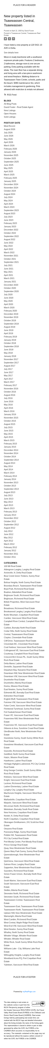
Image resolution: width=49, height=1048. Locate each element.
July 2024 (8, 197)
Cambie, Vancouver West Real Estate (20, 618)
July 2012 (8, 531)
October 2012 (10, 521)
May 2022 (8, 246)
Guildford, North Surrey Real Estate (19, 754)
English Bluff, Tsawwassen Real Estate (21, 699)
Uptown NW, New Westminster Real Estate (23, 913)
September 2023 (11, 210)
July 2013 (8, 495)
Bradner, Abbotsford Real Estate (18, 592)
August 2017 (9, 366)
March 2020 (9, 308)
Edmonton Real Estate (14, 696)
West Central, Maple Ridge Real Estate (21, 923)
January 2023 (10, 226)
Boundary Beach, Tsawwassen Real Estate (23, 586)
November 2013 (11, 482)
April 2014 (8, 469)
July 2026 (8, 133)
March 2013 (9, 508)
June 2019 (8, 330)
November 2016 (11, 389)
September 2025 (11, 162)
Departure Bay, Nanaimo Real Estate (20, 670)
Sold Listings (9, 117)
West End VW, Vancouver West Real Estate (23, 926)
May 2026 (8, 139)
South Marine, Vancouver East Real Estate (23, 880)
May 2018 (8, 353)
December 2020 (11, 285)
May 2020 (8, 301)
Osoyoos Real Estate (13, 829)
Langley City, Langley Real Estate (19, 790)
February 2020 (10, 311)
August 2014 (9, 463)
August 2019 (9, 327)
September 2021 (11, 262)
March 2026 (9, 145)
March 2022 (9, 252)
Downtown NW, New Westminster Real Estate (24, 673)
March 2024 (9, 207)
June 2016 (8, 401)
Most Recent (9, 126)
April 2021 (8, 275)
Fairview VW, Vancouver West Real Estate (23, 702)
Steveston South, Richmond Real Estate (22, 897)
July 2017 (8, 369)
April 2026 (8, 142)
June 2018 (8, 350)
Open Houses (10, 114)
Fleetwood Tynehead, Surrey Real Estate (22, 709)
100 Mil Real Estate (12, 566)
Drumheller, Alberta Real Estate (18, 683)
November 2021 (11, 256)
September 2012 (11, 524)
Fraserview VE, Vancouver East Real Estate (23, 725)
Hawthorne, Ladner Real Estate (18, 761)
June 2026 (8, 136)
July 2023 (8, 217)
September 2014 (11, 460)
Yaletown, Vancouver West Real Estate (21, 965)
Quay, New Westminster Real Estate (20, 848)
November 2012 (11, 518)
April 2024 (8, 204)
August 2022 (9, 239)
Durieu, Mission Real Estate (16, 686)
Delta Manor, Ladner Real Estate (18, 663)
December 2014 (11, 450)
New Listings (9, 110)
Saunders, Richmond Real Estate (19, 871)
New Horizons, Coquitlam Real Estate (21, 812)
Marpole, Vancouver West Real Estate (21, 803)
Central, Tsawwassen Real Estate (19, 634)
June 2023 (8, 220)
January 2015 (10, 447)
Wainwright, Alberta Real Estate (18, 916)
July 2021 (8, 265)
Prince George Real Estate (16, 845)
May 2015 (8, 434)
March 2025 (9, 175)
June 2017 (8, 372)
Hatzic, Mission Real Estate (16, 757)
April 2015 (8, 437)
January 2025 (10, 181)
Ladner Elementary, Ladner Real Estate (21, 786)
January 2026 (10, 152)
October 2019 (10, 320)
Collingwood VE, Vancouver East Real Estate (24, 650)
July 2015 (8, 427)
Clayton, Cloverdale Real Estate (18, 637)
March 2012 (9, 544)
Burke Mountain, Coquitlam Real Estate (21, 615)
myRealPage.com (29, 992)
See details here (11, 53)
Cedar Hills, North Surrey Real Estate (20, 631)
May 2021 (8, 272)
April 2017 (8, 379)
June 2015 (8, 431)
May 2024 (8, 201)
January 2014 (10, 479)
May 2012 (8, 538)
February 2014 (10, 476)
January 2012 (10, 550)
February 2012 (10, 547)
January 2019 (10, 340)
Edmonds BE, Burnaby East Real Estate (22, 692)
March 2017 (9, 382)
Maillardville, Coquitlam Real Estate (20, 799)
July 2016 (8, 398)
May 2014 (8, 466)
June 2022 (8, 243)
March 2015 (9, 440)
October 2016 (10, 392)
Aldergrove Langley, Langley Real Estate (22, 569)
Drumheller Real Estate (14, 680)
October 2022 (10, 233)
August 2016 (9, 395)
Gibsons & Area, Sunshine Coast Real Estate (24, 728)
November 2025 (11, 155)
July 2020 (8, 294)
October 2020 (10, 288)
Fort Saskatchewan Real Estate (18, 712)
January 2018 (10, 356)
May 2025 (8, 168)
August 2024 (9, 194)
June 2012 (8, 534)
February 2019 (10, 337)
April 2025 (8, 171)
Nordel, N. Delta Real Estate (16, 816)
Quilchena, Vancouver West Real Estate (22, 861)
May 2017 (8, 375)
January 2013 (10, 515)
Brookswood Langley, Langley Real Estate (23, 611)
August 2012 (9, 528)
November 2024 (11, 188)
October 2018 (10, 343)
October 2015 (10, 421)
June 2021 (8, 269)
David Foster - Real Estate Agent (18, 107)
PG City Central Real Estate (16, 838)
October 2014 (10, 457)
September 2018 (11, 346)
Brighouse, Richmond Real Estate (19, 599)
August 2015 (9, 424)
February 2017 (10, 385)
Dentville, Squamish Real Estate (18, 667)
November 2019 (11, 317)
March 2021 (9, 278)
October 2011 (10, 557)
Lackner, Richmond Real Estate (18, 783)
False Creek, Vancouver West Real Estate (22, 706)
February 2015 (10, 444)
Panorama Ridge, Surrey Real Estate (20, 832)
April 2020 (8, 304)
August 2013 (9, 492)
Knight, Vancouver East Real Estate (20, 780)
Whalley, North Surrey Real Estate (19, 932)
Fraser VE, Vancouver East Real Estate (21, 715)
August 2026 (9, 129)
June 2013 (8, 499)
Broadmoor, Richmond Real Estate (19, 608)
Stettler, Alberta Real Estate (16, 890)
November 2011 (11, 554)
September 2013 (11, 489)
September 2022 (11, 236)
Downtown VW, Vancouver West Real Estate (24, 676)
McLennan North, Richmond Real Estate (22, 806)
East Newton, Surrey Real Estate (18, 689)
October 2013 (10, 486)
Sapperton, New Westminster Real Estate (22, 867)
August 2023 (9, 213)
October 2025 (10, 158)
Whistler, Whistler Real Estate (17, 939)
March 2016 (9, 411)
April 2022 (8, 249)
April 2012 (8, 541)
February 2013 (10, 512)
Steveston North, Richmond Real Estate (21, 893)
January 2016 (10, 414)
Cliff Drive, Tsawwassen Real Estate (20, 641)
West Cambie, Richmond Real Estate (20, 919)
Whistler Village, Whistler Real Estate (20, 936)
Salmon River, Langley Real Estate (19, 864)
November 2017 (11, 359)
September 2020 (11, 291)
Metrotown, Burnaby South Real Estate (21, 809)
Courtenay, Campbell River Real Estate (21, 654)
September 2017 (11, 363)
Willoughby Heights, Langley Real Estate (22, 955)
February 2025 (10, 178)
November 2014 (11, 453)
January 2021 (10, 282)
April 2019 (8, 333)
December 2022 (11, 230)
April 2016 (8, 408)
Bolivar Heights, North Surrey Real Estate (22, 582)
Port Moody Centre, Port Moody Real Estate (23, 842)
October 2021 (10, 259)
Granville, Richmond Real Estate (18, 751)
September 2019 (11, 324)
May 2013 (8, 502)
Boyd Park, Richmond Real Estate (19, 589)
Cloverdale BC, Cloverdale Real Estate (21, 644)
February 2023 (10, 223)
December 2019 (11, 314)
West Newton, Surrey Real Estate (19, 929)
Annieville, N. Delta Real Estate (18, 573)
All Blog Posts (10, 104)
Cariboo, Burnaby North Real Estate (20, 628)
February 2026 (10, 149)
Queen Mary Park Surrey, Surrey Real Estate (24, 851)
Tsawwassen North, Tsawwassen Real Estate (24, 910)
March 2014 (9, 473)
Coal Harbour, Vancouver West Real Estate (23, 647)
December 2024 (11, 184)
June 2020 (8, 298)
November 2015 (11, 418)
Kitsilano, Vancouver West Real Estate (21, 777)
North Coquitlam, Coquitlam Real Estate (22, 819)
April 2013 (8, 505)
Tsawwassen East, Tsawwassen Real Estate (23, 906)
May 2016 (8, 405)
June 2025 (8, 165)
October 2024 (10, 191)
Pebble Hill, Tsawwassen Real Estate (20, 835)
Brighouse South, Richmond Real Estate (22, 595)
